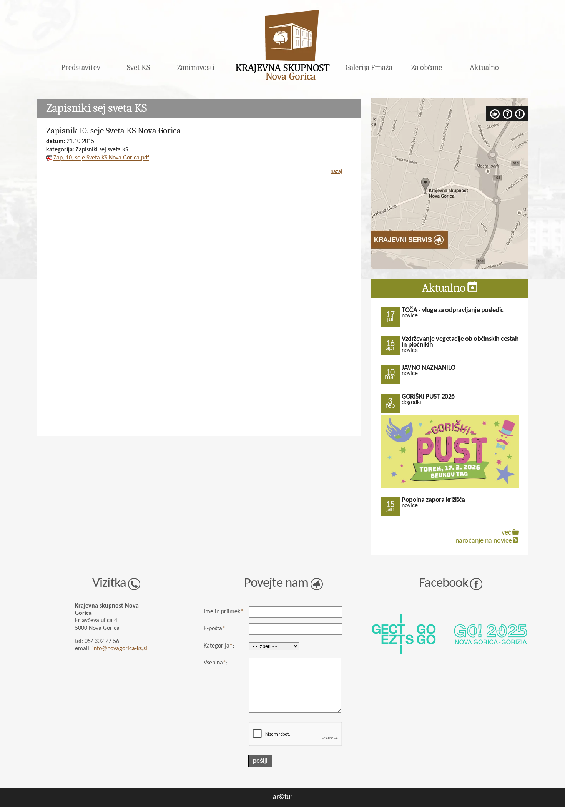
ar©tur (282, 797)
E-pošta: (215, 629)
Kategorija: (219, 646)
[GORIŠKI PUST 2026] (450, 487)
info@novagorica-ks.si (119, 649)
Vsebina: (216, 663)
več (506, 532)
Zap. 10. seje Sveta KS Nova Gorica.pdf (101, 158)
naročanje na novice (483, 541)
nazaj (336, 171)
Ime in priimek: (224, 612)
